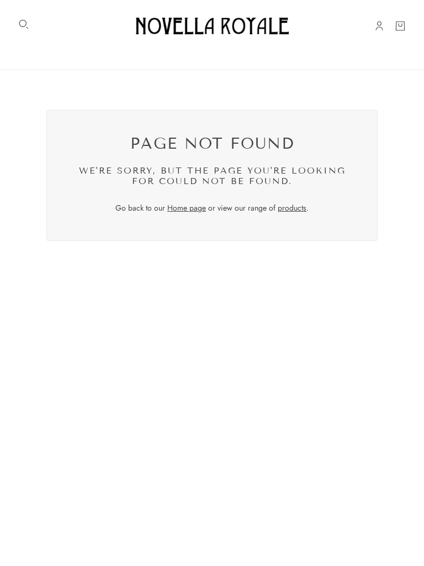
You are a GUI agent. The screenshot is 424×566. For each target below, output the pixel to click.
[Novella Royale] (212, 26)
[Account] (379, 26)
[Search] (24, 24)
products (292, 207)
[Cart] (400, 26)
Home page (186, 207)
